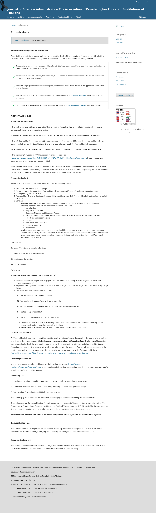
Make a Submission (125, 95)
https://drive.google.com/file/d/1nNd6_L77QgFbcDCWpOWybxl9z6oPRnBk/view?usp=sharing (49, 158)
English (119, 39)
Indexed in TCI (122, 58)
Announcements (35, 17)
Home (13, 25)
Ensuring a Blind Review (77, 105)
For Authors (120, 80)
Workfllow (50, 17)
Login (147, 2)
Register (139, 2)
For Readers (120, 77)
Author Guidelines (79, 95)
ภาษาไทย (119, 42)
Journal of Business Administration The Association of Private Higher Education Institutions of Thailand (75, 11)
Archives (21, 17)
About (78, 17)
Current (10, 17)
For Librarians (121, 84)
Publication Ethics (65, 17)
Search (144, 17)
